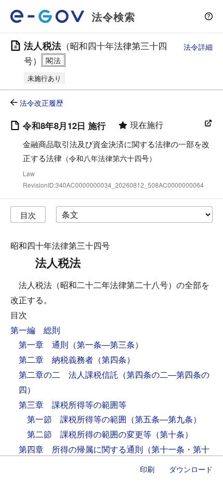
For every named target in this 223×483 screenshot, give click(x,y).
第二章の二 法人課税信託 (68, 374)
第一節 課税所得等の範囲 (77, 419)
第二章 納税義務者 (56, 359)
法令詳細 (198, 46)
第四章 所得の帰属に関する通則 (81, 449)
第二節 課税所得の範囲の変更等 (89, 434)
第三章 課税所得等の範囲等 (73, 404)
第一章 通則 (43, 344)
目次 (28, 214)
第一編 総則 (35, 330)
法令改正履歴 (41, 102)
